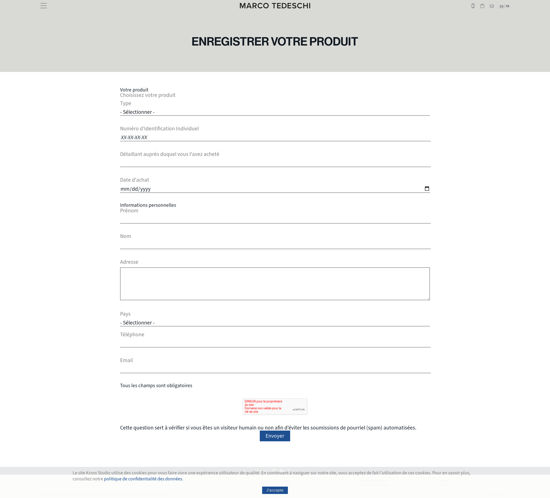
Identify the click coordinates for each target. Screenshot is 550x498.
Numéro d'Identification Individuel (159, 128)
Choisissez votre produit (148, 95)
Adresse (129, 262)
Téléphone (132, 334)
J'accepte (275, 490)
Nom (125, 236)
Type (125, 103)
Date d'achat (134, 180)
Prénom (129, 210)
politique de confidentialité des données (143, 479)
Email (126, 360)
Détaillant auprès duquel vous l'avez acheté (169, 154)
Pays (125, 314)
